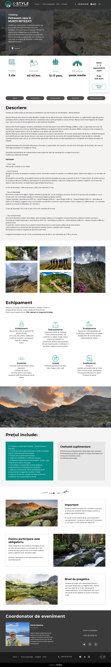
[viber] (90, 644)
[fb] (91, 4)
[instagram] (95, 4)
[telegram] (93, 4)
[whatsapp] (95, 644)
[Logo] (17, 4)
